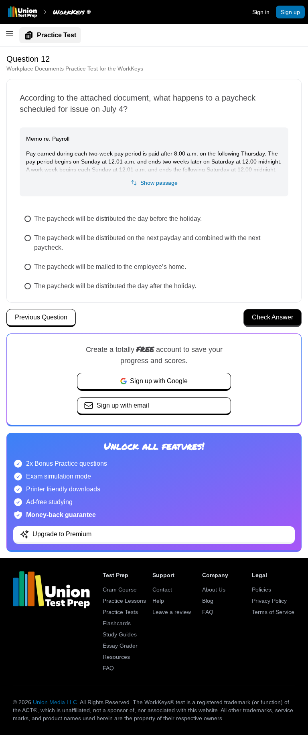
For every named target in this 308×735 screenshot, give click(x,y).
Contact (162, 589)
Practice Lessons (124, 601)
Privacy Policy (269, 601)
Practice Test (56, 35)
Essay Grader (120, 645)
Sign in (261, 12)
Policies (261, 589)
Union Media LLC (55, 702)
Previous (41, 317)
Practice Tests (120, 612)
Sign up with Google (159, 381)
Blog (207, 601)
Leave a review (171, 612)
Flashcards (117, 623)
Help (158, 601)
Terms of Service (273, 612)
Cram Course (120, 589)
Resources (116, 657)
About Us (213, 589)
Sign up (290, 12)
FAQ (108, 668)
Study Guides (120, 634)
